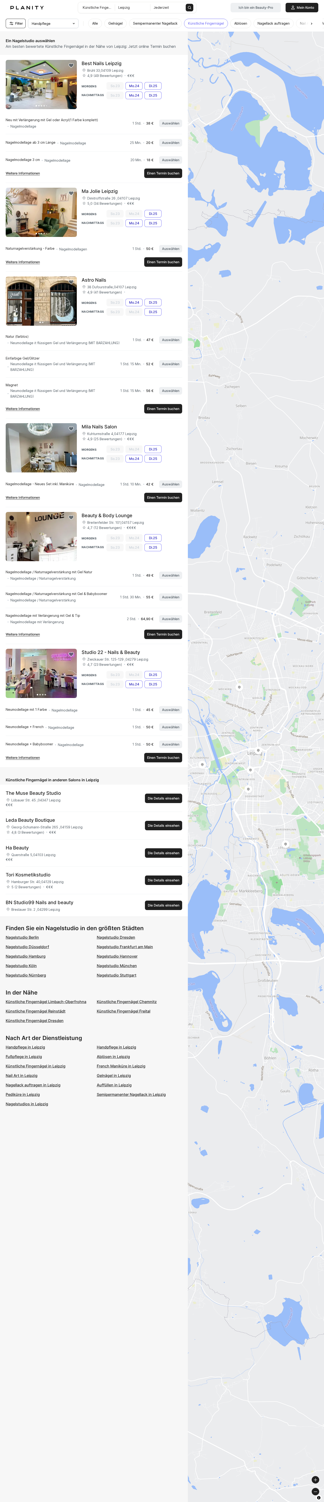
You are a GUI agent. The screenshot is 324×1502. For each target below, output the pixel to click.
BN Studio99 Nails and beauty (39, 902)
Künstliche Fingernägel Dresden (35, 1020)
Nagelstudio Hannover (117, 956)
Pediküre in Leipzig (23, 1094)
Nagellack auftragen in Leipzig (33, 1085)
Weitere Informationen (23, 173)
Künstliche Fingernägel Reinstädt (35, 1011)
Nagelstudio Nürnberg (26, 975)
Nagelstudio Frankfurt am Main (125, 946)
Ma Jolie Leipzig (100, 191)
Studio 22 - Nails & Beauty (111, 652)
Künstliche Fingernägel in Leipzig (35, 1066)
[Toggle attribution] (319, 1498)
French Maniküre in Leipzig (121, 1066)
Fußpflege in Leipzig (24, 1056)
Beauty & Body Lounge (107, 515)
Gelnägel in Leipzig (114, 1075)
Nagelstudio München (117, 965)
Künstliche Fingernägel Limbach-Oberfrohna (46, 1001)
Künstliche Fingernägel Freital (123, 1011)
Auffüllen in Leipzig (114, 1085)
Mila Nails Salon (99, 427)
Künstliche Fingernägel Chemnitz (127, 1001)
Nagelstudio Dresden (116, 937)
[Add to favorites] (71, 65)
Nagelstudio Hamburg (26, 956)
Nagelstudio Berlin (22, 937)
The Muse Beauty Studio (33, 793)
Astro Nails (94, 280)
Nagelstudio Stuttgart (116, 975)
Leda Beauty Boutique (30, 820)
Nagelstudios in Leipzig (27, 1104)
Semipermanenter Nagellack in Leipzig (131, 1094)
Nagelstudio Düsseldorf (27, 946)
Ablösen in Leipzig (113, 1056)
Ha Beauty (17, 848)
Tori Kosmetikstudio (28, 875)
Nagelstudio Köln (21, 965)
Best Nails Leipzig (101, 63)
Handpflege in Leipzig (25, 1047)
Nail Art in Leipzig (21, 1075)
